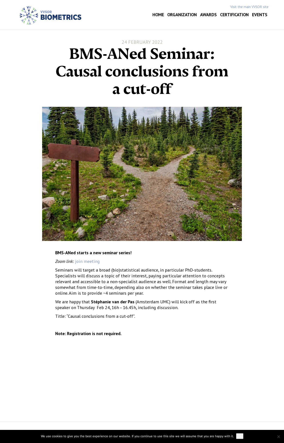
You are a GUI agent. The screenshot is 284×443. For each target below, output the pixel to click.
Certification (234, 15)
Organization (182, 15)
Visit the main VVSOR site (249, 6)
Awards (208, 15)
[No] (278, 436)
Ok (240, 436)
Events (259, 15)
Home (158, 15)
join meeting (87, 261)
